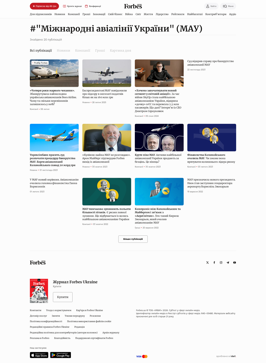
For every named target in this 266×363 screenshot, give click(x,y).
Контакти (35, 310)
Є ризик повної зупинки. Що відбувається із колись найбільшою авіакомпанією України (106, 214)
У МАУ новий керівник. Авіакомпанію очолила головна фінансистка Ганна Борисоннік (54, 183)
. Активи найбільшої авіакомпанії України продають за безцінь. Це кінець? (158, 158)
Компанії (74, 14)
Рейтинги (177, 14)
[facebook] (214, 262)
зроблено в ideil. (226, 356)
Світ (138, 14)
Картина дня (120, 50)
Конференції (95, 6)
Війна (129, 14)
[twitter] (207, 262)
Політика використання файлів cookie (89, 321)
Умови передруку (75, 315)
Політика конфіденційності (46, 321)
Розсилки (95, 315)
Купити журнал (74, 6)
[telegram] (227, 262)
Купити (62, 297)
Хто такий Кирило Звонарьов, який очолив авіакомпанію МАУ (157, 215)
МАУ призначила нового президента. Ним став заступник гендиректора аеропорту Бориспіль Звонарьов (211, 183)
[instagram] (221, 262)
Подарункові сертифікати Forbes (94, 338)
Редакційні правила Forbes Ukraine (49, 327)
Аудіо (232, 14)
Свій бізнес (115, 14)
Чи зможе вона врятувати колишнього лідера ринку (211, 158)
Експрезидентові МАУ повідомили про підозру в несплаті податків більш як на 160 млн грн (104, 94)
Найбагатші (195, 14)
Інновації (99, 14)
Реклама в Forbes (39, 338)
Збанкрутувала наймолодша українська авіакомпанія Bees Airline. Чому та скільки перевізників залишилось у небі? (53, 97)
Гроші (86, 14)
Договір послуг (38, 315)
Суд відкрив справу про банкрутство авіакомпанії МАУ (210, 63)
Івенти (56, 315)
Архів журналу (111, 332)
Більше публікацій (133, 239)
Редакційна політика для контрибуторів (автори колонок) (64, 332)
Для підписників (41, 14)
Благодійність (62, 338)
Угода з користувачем (58, 310)
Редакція (79, 327)
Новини (59, 14)
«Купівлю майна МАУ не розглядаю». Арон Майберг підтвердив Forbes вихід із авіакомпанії (106, 158)
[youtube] (234, 262)
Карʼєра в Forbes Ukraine (89, 310)
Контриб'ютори (215, 14)
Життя (148, 14)
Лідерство (162, 14)
